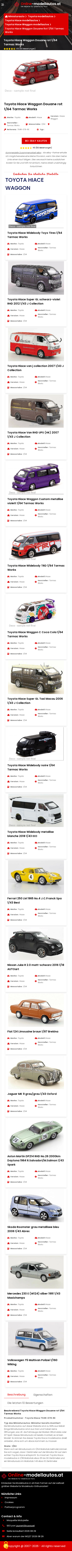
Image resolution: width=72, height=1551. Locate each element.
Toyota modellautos (40, 16)
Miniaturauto (16, 16)
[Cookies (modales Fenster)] (6, 1545)
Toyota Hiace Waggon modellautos (27, 24)
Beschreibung (16, 1394)
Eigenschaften (42, 1395)
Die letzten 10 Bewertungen (25, 1403)
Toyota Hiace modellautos (21, 20)
